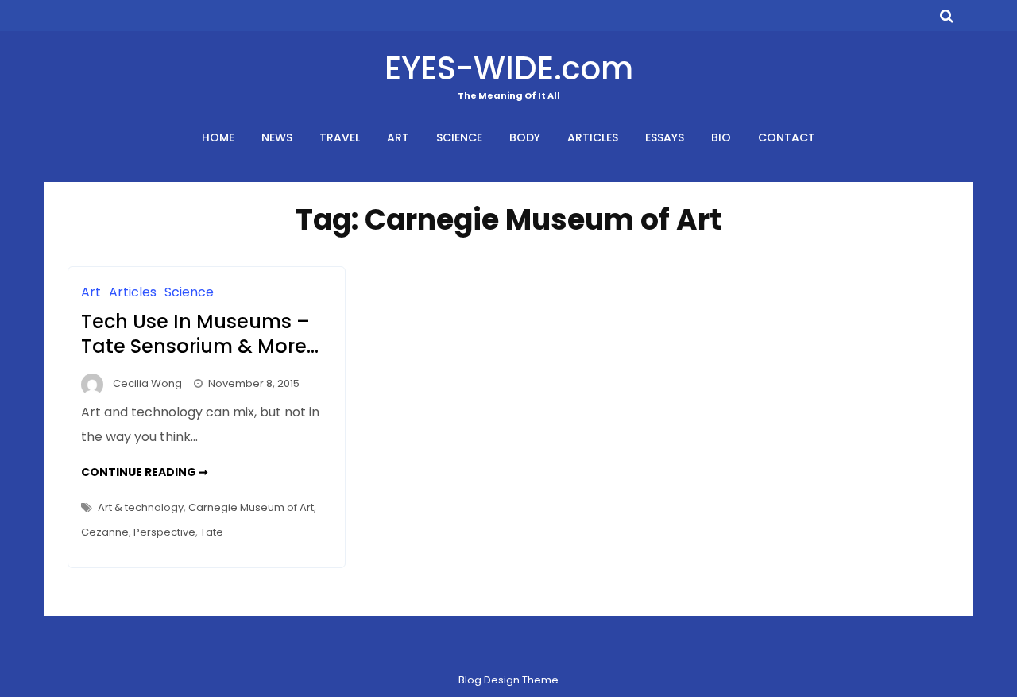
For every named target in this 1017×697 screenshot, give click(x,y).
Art (398, 137)
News (276, 137)
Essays (664, 137)
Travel (339, 137)
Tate (211, 532)
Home (218, 137)
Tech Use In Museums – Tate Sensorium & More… (200, 333)
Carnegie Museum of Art (251, 507)
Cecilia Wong (147, 383)
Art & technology (141, 507)
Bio (721, 137)
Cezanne (105, 532)
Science (459, 137)
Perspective (164, 532)
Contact (786, 137)
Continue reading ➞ (144, 472)
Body (524, 137)
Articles (592, 137)
